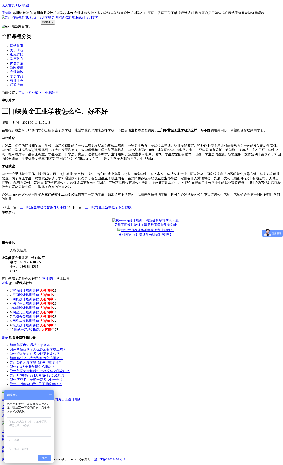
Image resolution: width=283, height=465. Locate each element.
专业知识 (16, 72)
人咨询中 (46, 290)
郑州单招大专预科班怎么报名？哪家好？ (40, 371)
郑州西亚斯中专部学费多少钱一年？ (36, 379)
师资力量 (16, 63)
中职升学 (51, 92)
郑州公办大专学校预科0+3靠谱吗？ (36, 362)
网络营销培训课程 (25, 321)
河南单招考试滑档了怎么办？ (31, 345)
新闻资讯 (16, 67)
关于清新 (16, 50)
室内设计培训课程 (25, 290)
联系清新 (16, 85)
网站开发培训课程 (27, 329)
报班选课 (16, 54)
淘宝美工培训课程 (25, 312)
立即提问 (49, 278)
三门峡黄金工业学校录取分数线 (108, 207)
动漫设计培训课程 (25, 308)
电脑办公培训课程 (25, 316)
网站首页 (16, 46)
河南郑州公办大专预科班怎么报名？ (36, 358)
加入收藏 (22, 5)
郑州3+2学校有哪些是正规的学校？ (36, 384)
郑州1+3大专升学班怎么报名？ (32, 366)
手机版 (7, 13)
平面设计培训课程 (25, 295)
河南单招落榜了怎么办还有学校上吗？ (38, 349)
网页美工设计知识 (68, 399)
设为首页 (8, 5)
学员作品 (16, 76)
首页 (21, 92)
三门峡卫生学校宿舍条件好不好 (43, 207)
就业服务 (16, 80)
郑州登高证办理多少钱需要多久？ (35, 353)
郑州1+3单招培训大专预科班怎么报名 (37, 375)
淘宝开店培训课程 (25, 303)
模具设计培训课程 (25, 325)
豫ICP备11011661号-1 (109, 459)
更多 (5, 283)
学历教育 (16, 59)
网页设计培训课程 (25, 299)
